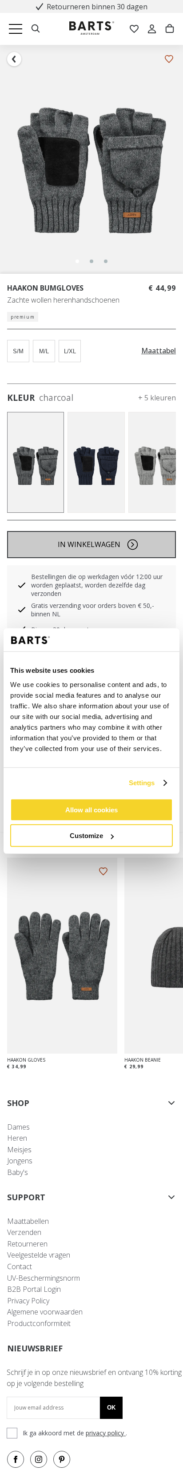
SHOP (18, 1103)
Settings (142, 783)
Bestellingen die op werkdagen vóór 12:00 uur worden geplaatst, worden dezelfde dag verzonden (97, 585)
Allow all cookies (91, 809)
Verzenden (24, 1232)
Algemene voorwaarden (45, 1312)
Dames (18, 1127)
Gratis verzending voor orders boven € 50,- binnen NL (92, 609)
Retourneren (27, 1244)
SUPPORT (26, 1197)
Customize (86, 835)
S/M (18, 351)
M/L (44, 351)
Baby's (17, 1172)
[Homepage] (91, 29)
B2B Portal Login (34, 1289)
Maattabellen (28, 1221)
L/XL (70, 351)
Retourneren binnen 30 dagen (97, 7)
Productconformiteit (39, 1323)
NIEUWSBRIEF (35, 1348)
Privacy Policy (28, 1301)
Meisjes (19, 1149)
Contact (19, 1266)
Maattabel (158, 351)
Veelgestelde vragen (38, 1255)
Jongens (19, 1161)
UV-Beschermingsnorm (43, 1278)
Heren (17, 1138)
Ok (111, 1407)
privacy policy (106, 1433)
